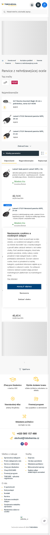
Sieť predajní (9, 490)
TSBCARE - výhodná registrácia (11, 477)
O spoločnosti (9, 487)
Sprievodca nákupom (12, 458)
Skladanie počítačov (35, 464)
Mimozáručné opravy (36, 467)
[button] (28, 182)
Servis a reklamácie (11, 464)
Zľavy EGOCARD (10, 470)
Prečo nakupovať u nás (12, 461)
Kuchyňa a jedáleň (26, 60)
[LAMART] (15, 82)
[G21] (5, 82)
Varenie (39, 60)
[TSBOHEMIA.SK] (9, 5)
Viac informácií (12, 279)
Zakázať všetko (24, 299)
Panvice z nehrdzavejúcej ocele (26, 63)
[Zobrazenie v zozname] (43, 153)
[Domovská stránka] (3, 61)
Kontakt (7, 493)
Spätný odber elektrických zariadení (36, 471)
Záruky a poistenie (35, 461)
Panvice (8, 63)
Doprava (31, 458)
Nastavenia (24, 293)
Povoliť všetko (24, 286)
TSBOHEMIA (33, 527)
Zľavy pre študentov (11, 467)
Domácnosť (12, 60)
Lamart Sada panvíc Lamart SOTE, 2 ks (27, 169)
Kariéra (7, 496)
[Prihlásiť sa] (32, 4)
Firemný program (11, 473)
